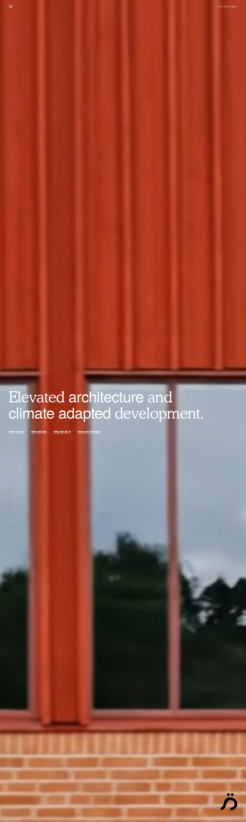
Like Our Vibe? (227, 6)
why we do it (62, 431)
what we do (16, 431)
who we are (38, 431)
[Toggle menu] (11, 6)
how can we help (89, 431)
